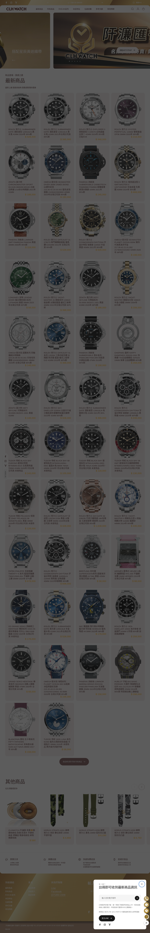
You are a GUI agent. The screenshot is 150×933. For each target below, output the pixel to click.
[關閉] (142, 884)
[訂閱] (137, 898)
